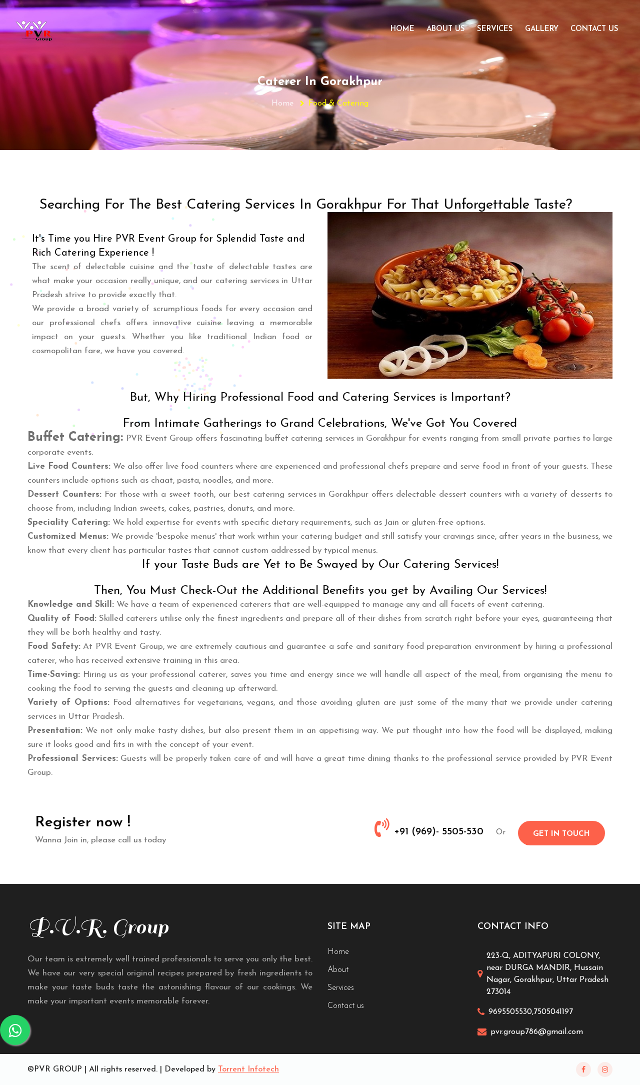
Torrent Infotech (248, 1069)
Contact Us (594, 29)
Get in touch (561, 834)
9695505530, (511, 1012)
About (338, 970)
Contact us (346, 1006)
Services (495, 29)
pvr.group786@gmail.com (536, 1032)
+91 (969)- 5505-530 (439, 832)
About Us (445, 29)
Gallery (541, 29)
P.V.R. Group (98, 927)
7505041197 (553, 1012)
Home (402, 29)
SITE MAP (349, 926)
